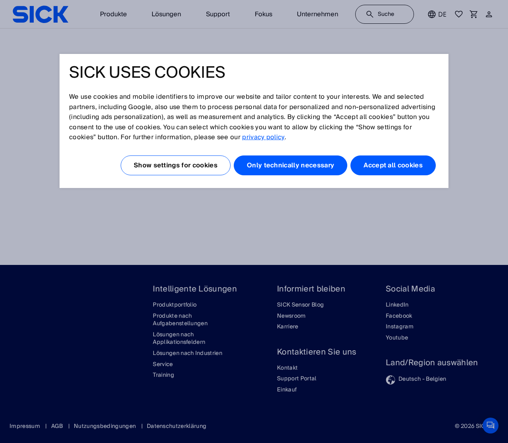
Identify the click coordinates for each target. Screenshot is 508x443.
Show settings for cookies (175, 165)
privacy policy (263, 137)
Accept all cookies (393, 165)
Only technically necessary (290, 165)
